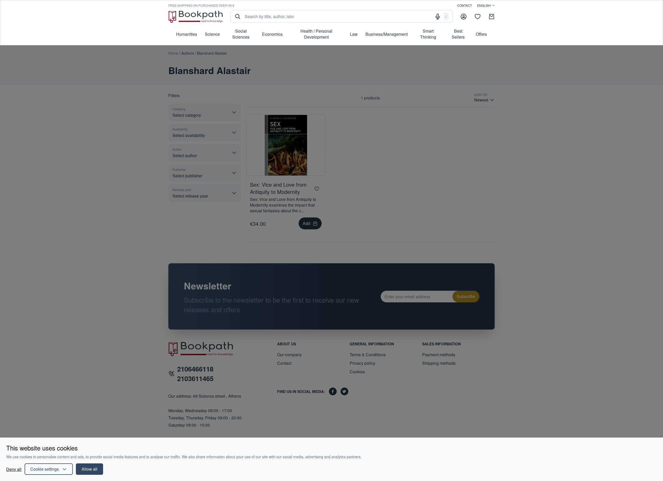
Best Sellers (458, 34)
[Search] (238, 16)
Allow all (89, 469)
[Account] (463, 16)
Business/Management (386, 34)
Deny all (13, 469)
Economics (272, 34)
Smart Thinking (428, 34)
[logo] (195, 16)
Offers (481, 34)
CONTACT (464, 5)
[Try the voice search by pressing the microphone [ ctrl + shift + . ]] (438, 16)
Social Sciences (240, 34)
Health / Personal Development (316, 34)
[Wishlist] (477, 16)
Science (212, 34)
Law (354, 34)
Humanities (186, 34)
